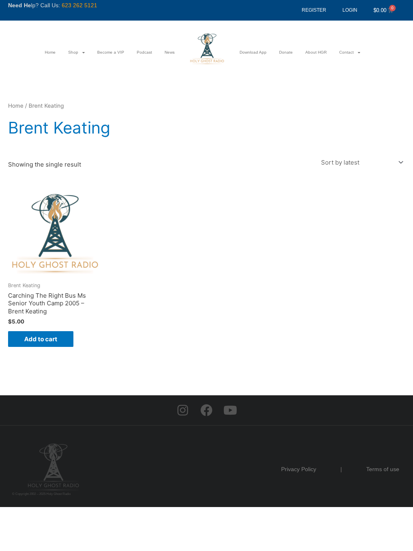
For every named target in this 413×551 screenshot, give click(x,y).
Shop (73, 52)
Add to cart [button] (40, 339)
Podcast (144, 52)
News (170, 52)
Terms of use (382, 469)
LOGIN (349, 10)
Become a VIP (110, 52)
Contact (346, 52)
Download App (253, 52)
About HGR (316, 52)
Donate (286, 52)
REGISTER (314, 10)
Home (50, 52)
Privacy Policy (298, 469)
